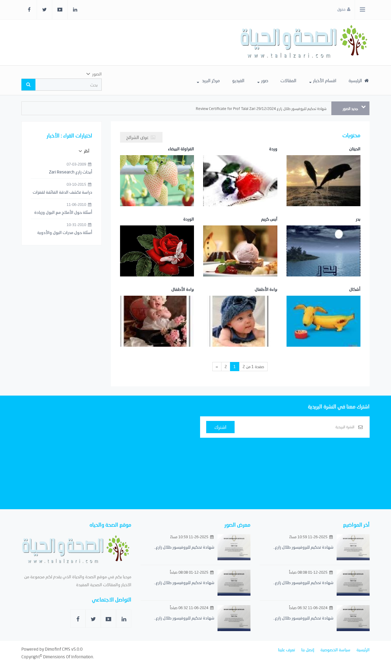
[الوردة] (157, 255)
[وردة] (240, 185)
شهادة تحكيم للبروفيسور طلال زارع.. (303, 547)
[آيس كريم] (240, 255)
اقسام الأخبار (324, 80)
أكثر (86, 151)
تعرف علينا (286, 649)
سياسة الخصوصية (335, 649)
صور (264, 80)
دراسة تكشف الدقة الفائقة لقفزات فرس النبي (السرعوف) (62, 192)
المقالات (288, 80)
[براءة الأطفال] (240, 325)
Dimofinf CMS (57, 649)
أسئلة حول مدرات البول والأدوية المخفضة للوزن (64, 233)
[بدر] (323, 255)
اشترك (220, 427)
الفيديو (238, 80)
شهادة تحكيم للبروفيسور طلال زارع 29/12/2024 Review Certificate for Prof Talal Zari (261, 108)
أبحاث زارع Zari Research (70, 171)
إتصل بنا (307, 649)
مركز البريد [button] (210, 80)
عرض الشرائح (138, 137)
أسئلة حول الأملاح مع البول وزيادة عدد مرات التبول (63, 213)
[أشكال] (323, 325)
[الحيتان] (323, 185)
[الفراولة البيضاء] (157, 185)
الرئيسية (356, 80)
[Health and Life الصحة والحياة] (305, 42)
